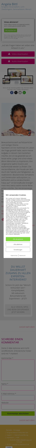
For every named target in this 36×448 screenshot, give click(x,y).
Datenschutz (14, 255)
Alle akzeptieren (18, 239)
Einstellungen (18, 249)
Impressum (22, 255)
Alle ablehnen (18, 244)
